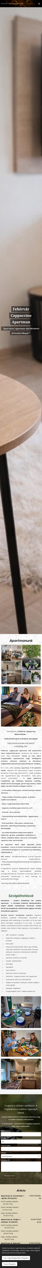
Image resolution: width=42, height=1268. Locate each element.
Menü (39, 4)
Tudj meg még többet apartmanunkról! (15, 883)
